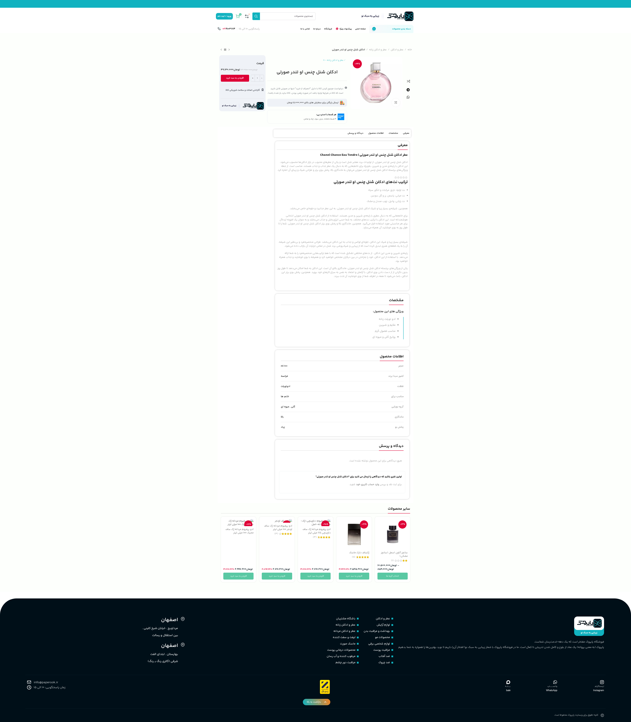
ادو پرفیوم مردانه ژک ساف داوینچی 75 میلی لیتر (317, 531)
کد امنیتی (364, 365)
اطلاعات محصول (376, 133)
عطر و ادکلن (397, 50)
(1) (392, 560)
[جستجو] (256, 16)
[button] (408, 89)
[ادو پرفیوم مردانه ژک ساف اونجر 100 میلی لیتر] (277, 521)
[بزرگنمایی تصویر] (396, 102)
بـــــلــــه (508, 686)
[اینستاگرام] (602, 682)
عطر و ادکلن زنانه (378, 50)
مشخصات (393, 133)
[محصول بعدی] (221, 50)
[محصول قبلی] (229, 50)
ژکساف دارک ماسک (359, 553)
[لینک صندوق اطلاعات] (226, 29)
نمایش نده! (353, 380)
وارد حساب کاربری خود (367, 484)
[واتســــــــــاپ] (555, 682)
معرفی (406, 133)
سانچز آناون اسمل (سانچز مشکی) (394, 554)
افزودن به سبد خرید (235, 78)
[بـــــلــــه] (508, 682)
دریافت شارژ (298, 380)
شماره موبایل (362, 353)
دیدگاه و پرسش (355, 133)
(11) (353, 557)
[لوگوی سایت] (386, 16)
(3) (315, 537)
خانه (410, 50)
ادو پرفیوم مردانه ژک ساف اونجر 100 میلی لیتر (278, 527)
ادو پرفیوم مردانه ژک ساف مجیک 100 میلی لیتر (239, 531)
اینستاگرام (599, 686)
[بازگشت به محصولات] (225, 50)
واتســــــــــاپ (552, 686)
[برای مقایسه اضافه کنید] (408, 81)
